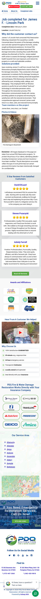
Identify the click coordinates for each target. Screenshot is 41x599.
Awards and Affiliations (20, 282)
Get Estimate (14, 6)
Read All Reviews (20, 274)
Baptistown (11, 467)
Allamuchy (11, 442)
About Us (14, 11)
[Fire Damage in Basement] (20, 128)
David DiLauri (20, 185)
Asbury (9, 460)
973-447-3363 (27, 6)
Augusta (10, 463)
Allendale (10, 446)
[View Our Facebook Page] (14, 555)
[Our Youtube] (23, 555)
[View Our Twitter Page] (10, 555)
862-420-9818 (30, 573)
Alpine (9, 449)
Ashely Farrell (20, 242)
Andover (10, 453)
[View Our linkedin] (27, 555)
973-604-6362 (20, 521)
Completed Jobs (26, 11)
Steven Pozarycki (21, 213)
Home (5, 11)
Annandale (11, 456)
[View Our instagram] (31, 555)
